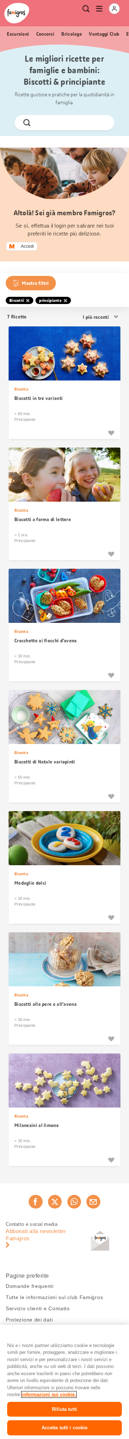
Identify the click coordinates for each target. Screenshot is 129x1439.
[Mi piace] (111, 432)
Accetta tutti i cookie (65, 1427)
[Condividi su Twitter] (55, 1202)
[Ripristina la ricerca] (103, 122)
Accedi (27, 246)
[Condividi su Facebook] (35, 1202)
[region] (64, 1382)
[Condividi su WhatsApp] (74, 1202)
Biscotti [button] (16, 300)
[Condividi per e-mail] (93, 1202)
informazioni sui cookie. (49, 1394)
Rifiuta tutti (64, 1409)
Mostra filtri (35, 283)
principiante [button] (50, 300)
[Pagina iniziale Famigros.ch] (16, 13)
